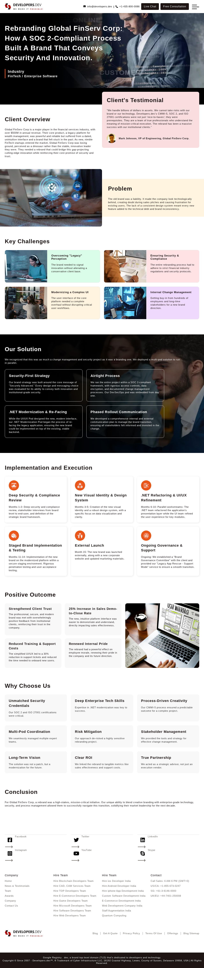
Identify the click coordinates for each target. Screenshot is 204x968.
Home (8, 881)
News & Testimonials (17, 886)
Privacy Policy (131, 933)
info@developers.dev (99, 6)
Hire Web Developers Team (69, 915)
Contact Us (11, 905)
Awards (9, 895)
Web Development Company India (122, 905)
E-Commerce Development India (121, 900)
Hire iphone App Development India (123, 890)
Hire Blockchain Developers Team (73, 881)
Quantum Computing (114, 915)
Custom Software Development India (124, 895)
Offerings (172, 933)
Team (8, 890)
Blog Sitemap (191, 933)
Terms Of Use (153, 933)
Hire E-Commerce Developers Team (74, 895)
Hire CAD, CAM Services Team (72, 886)
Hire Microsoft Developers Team (72, 905)
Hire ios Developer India (116, 881)
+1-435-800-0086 (129, 6)
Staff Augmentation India (116, 910)
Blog (95, 933)
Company (10, 900)
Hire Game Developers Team (70, 900)
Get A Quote (110, 933)
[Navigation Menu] (194, 7)
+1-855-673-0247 (170, 886)
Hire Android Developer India (119, 886)
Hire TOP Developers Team (69, 890)
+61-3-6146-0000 (166, 890)
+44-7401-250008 (170, 895)
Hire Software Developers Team (72, 910)
